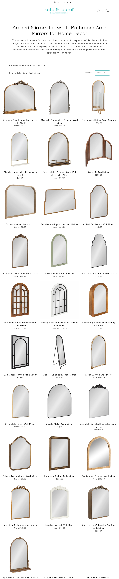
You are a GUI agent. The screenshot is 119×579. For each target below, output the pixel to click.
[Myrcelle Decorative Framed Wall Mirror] (59, 97)
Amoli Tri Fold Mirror (99, 172)
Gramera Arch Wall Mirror (99, 577)
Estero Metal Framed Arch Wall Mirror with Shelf (59, 174)
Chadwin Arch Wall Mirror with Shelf (20, 174)
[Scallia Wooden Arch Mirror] (59, 251)
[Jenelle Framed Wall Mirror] (59, 503)
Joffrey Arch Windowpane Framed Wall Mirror (59, 324)
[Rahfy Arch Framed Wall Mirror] (99, 453)
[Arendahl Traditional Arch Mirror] (20, 251)
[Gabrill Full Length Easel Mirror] (59, 352)
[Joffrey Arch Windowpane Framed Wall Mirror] (59, 300)
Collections (22, 73)
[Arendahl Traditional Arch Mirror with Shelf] (20, 97)
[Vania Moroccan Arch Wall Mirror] (99, 251)
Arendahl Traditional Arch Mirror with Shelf (20, 122)
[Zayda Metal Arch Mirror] (59, 401)
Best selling (101, 73)
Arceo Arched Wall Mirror (98, 374)
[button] (103, 10)
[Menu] (11, 10)
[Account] (99, 11)
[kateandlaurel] (59, 11)
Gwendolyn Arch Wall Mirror (20, 424)
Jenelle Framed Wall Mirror (59, 525)
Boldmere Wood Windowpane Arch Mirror (20, 324)
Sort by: (88, 73)
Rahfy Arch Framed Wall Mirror (99, 476)
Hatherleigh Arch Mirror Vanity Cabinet (98, 324)
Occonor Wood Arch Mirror (20, 224)
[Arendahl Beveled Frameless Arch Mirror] (99, 401)
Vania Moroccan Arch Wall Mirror (99, 273)
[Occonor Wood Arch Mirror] (20, 202)
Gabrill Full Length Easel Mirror (59, 374)
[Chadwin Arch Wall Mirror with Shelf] (20, 150)
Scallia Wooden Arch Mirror (59, 273)
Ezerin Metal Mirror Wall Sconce (99, 120)
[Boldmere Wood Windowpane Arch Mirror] (20, 300)
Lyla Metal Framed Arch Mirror (20, 374)
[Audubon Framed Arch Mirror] (59, 555)
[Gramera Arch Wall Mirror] (99, 555)
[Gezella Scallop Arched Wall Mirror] (59, 202)
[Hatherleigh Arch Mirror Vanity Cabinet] (99, 300)
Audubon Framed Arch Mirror (59, 577)
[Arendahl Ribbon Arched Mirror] (20, 503)
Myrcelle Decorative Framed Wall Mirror (59, 122)
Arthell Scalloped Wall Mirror (98, 224)
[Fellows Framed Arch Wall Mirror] (20, 453)
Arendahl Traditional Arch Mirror (20, 273)
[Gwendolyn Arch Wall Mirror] (20, 401)
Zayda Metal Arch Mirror (59, 424)
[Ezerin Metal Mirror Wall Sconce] (99, 97)
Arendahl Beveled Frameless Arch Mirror (98, 425)
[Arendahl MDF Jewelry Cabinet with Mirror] (99, 503)
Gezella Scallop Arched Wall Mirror (60, 224)
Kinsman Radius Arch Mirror (59, 476)
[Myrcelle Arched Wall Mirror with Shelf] (20, 555)
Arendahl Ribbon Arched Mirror (20, 525)
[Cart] (108, 11)
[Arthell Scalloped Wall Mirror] (99, 202)
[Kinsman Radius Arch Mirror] (59, 453)
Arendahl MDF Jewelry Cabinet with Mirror (99, 527)
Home (12, 73)
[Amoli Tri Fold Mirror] (99, 150)
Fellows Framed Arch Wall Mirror (20, 476)
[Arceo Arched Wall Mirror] (99, 352)
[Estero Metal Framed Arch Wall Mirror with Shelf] (59, 150)
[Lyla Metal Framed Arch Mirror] (20, 352)
